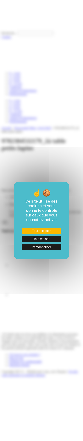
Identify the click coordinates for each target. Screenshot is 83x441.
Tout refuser (41, 239)
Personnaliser (41, 247)
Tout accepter (41, 230)
